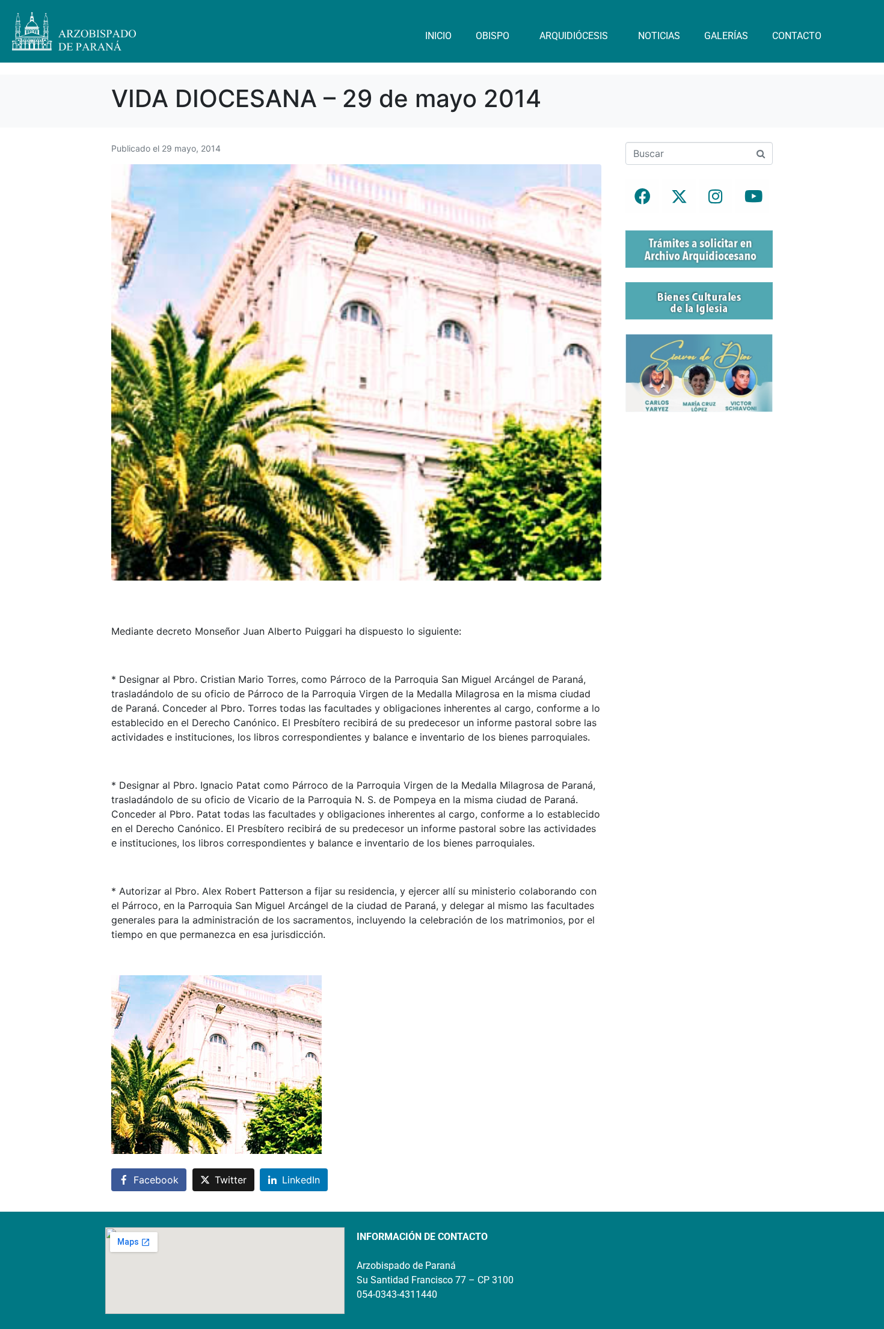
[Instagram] (715, 196)
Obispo (492, 36)
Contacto (796, 36)
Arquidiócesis (573, 36)
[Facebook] (642, 196)
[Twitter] (679, 196)
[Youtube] (752, 196)
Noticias (659, 36)
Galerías (726, 36)
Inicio (438, 36)
